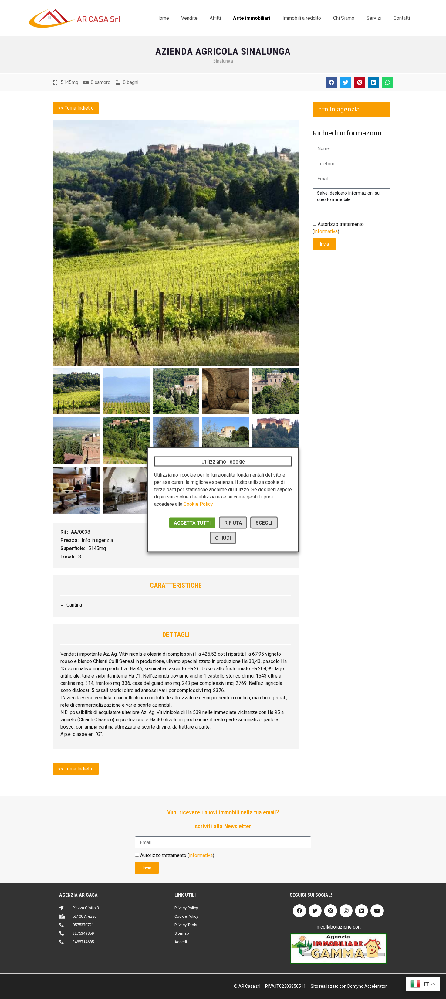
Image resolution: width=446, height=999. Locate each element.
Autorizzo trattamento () (177, 855)
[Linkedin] (361, 910)
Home (162, 18)
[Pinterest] (330, 910)
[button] (331, 82)
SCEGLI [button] (264, 522)
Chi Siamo (343, 18)
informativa (326, 231)
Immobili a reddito (301, 18)
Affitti (215, 18)
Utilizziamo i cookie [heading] (223, 461)
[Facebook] (299, 910)
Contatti (402, 18)
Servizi (374, 18)
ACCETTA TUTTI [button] (192, 522)
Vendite (189, 18)
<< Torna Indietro (76, 108)
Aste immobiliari (251, 18)
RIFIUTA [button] (233, 522)
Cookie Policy (198, 504)
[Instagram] (346, 910)
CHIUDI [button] (223, 538)
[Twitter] (315, 910)
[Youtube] (376, 910)
